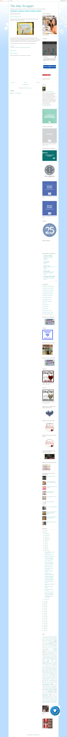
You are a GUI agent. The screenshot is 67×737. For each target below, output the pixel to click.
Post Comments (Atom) (28, 87)
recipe (47, 680)
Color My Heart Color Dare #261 (47, 288)
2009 (45, 626)
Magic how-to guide (51, 668)
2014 (45, 618)
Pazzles (50, 675)
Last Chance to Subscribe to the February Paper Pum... (49, 577)
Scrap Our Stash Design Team (48, 682)
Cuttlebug (47, 651)
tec (52, 693)
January (46, 599)
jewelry (54, 664)
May (45, 545)
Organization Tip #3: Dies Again (48, 587)
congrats (55, 645)
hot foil (52, 663)
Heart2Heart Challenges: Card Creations (52, 487)
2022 (45, 604)
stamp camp (45, 688)
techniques (45, 695)
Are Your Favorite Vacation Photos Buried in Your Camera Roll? (49, 272)
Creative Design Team (52, 647)
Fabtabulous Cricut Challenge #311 (48, 286)
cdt (45, 643)
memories (49, 671)
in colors (49, 664)
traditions (51, 696)
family (43, 654)
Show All (56, 280)
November (46, 535)
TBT (49, 693)
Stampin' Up (24, 47)
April (46, 547)
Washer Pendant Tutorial (51, 476)
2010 (45, 625)
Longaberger (54, 667)
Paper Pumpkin (52, 674)
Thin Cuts (44, 696)
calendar (46, 641)
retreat (51, 681)
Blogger (38, 734)
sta (56, 686)
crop (49, 649)
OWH (47, 674)
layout (51, 666)
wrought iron (49, 702)
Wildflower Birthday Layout (49, 564)
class (49, 644)
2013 (45, 620)
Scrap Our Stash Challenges (47, 301)
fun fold (50, 657)
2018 (45, 611)
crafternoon (45, 647)
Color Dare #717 (46, 262)
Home (26, 82)
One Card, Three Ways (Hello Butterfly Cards (49, 552)
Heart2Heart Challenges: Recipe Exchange (51, 492)
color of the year (46, 645)
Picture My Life (50, 676)
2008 (45, 628)
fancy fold (49, 654)
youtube (54, 702)
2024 (45, 601)
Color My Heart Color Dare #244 (47, 290)
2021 (45, 606)
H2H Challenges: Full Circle (51, 496)
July (45, 542)
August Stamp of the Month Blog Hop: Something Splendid (51, 512)
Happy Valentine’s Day (48, 566)
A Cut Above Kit (50, 636)
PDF (54, 675)
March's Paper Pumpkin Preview (48, 571)
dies (21, 47)
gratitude (49, 658)
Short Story (49, 685)
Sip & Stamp (54, 685)
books (51, 640)
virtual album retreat (45, 698)
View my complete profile (46, 105)
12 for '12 (44, 636)
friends (45, 657)
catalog (43, 643)
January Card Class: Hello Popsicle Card (48, 569)
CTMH (55, 649)
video (52, 697)
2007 (45, 630)
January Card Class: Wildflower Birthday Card (49, 574)
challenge (49, 643)
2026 (45, 530)
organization (47, 673)
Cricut (43, 649)
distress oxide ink (47, 652)
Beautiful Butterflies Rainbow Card (49, 585)
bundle (14, 47)
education (45, 653)
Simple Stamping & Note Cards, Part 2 (48, 597)
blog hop (44, 640)
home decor (47, 663)
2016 (45, 614)
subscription (55, 692)
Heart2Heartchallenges (46, 662)
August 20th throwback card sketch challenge (49, 267)
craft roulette (49, 646)
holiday (55, 662)
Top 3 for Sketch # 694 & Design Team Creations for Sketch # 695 (48, 278)
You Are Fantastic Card (48, 560)
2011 (45, 623)
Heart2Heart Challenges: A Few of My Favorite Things (51, 482)
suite (45, 693)
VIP (55, 697)
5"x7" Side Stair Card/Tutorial (52, 506)
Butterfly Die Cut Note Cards (49, 556)
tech (55, 693)
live (49, 667)
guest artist (55, 658)
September (46, 538)
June (45, 543)
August (46, 540)
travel (56, 696)
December (46, 533)
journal (43, 666)
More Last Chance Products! (49, 592)
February (46, 550)
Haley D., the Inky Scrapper (48, 91)
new (43, 673)
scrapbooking (46, 684)
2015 (45, 616)
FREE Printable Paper (50, 501)
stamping (28, 47)
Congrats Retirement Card (48, 554)
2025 (45, 532)
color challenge (54, 644)
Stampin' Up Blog (46, 271)
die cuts (19, 47)
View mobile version (25, 84)
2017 (45, 613)
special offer (50, 686)
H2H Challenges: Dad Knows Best (52, 522)
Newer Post (13, 82)
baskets (47, 638)
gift (54, 657)
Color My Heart (46, 261)
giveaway (44, 658)
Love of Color (44, 668)
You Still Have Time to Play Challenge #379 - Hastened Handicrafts (48, 257)
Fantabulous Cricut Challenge (47, 295)
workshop (48, 701)
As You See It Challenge (47, 255)
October (46, 537)
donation (53, 652)
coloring (51, 645)
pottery (50, 678)
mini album (49, 672)
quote (43, 680)
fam (55, 653)
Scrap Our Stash (45, 308)
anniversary (48, 637)
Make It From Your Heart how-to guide (49, 670)
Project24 (47, 679)
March (46, 548)
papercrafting (44, 675)
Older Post (38, 82)
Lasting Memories (45, 306)
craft (44, 646)
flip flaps (54, 654)
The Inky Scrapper (22, 6)
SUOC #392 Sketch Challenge (47, 314)
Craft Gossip (44, 302)
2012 (45, 621)
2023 (45, 603)
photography (44, 676)
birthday (52, 639)
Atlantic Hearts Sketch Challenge (49, 276)
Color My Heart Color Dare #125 (47, 293)
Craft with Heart (54, 646)
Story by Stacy (44, 692)
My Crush (54, 672)
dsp (56, 652)
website (47, 699)
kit (46, 666)
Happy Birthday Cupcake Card (48, 582)
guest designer (46, 659)
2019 (45, 609)
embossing (50, 653)
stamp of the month (53, 688)
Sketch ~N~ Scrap (46, 265)
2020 (45, 608)
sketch (43, 686)
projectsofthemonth (53, 679)
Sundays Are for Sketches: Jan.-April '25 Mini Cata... (49, 558)
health (52, 660)
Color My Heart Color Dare (47, 297)
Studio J (49, 692)
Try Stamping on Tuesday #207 (47, 291)
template (54, 694)
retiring (47, 681)
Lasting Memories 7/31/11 (46, 310)
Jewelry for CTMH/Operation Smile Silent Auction (52, 517)
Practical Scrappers (45, 304)
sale (54, 681)
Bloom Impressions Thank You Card (48, 590)
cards (16, 47)
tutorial (46, 697)
